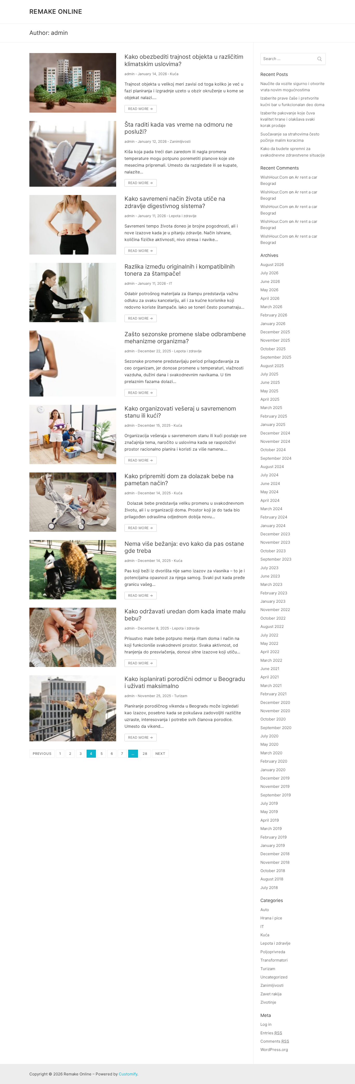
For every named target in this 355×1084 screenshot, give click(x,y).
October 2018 (272, 870)
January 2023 (273, 601)
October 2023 (273, 550)
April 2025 (269, 399)
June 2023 (270, 576)
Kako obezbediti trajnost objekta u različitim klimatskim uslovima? (183, 60)
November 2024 (275, 441)
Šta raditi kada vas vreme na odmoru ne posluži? (178, 128)
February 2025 (273, 416)
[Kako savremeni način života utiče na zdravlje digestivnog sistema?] (72, 224)
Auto (264, 909)
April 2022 (269, 651)
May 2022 (269, 643)
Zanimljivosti (180, 141)
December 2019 (275, 778)
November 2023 (275, 542)
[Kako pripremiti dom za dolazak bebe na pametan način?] (72, 502)
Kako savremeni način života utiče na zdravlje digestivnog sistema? (174, 202)
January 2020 (272, 769)
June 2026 (270, 281)
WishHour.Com (274, 177)
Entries (271, 1032)
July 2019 (269, 803)
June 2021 (269, 668)
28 (145, 753)
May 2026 (269, 289)
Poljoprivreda (272, 951)
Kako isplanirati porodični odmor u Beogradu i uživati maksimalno (184, 682)
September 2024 (276, 458)
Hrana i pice (271, 918)
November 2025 (275, 340)
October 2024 (273, 449)
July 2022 (269, 635)
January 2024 (273, 525)
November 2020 (275, 710)
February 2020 (273, 761)
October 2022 (273, 618)
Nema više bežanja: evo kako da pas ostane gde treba (184, 547)
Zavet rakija (270, 993)
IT (170, 283)
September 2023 (276, 559)
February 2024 (273, 517)
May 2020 (269, 744)
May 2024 (269, 491)
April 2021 (269, 676)
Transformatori (274, 960)
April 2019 (269, 820)
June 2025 (270, 382)
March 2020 (271, 752)
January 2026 (272, 323)
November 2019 (275, 786)
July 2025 (269, 374)
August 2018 (271, 879)
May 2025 (269, 390)
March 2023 (271, 584)
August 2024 (272, 466)
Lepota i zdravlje (182, 216)
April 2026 (269, 298)
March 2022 (271, 660)
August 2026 (272, 264)
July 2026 (269, 272)
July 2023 (269, 567)
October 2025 (273, 348)
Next (160, 753)
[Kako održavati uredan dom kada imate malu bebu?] (72, 637)
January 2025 (272, 424)
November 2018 (275, 862)
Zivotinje (268, 1002)
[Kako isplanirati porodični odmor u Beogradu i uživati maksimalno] (72, 708)
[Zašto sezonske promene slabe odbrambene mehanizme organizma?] (72, 363)
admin (129, 74)
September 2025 (275, 357)
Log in (266, 1024)
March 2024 (271, 508)
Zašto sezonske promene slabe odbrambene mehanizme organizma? (185, 337)
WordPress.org (274, 1049)
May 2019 (269, 811)
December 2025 (275, 331)
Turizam (180, 696)
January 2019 (272, 845)
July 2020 (269, 736)
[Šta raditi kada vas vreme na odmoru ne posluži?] (72, 154)
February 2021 (273, 693)
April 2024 (270, 500)
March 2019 (271, 828)
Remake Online (55, 11)
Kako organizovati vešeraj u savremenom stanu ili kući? (180, 412)
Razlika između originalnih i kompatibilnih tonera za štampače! (179, 270)
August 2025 (272, 365)
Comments (274, 1041)
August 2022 (272, 626)
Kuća (174, 74)
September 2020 (275, 727)
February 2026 (273, 315)
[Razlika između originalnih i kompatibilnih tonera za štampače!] (72, 292)
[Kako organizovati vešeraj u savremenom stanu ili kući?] (72, 434)
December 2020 (275, 702)
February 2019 (273, 837)
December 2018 (275, 853)
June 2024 (270, 483)
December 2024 (275, 433)
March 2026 (271, 306)
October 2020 (273, 719)
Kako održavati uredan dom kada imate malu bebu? (185, 615)
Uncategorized (273, 977)
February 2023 (273, 592)
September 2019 (275, 795)
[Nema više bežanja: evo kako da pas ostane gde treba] (72, 569)
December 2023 (275, 533)
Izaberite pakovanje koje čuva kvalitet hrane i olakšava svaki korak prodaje (287, 119)
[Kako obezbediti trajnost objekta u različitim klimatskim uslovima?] (72, 82)
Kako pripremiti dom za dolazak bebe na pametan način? (179, 479)
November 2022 (275, 609)
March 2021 (271, 685)
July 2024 (269, 474)
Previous (42, 753)
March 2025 (271, 407)
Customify (128, 1074)
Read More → (140, 109)
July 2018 (269, 887)
